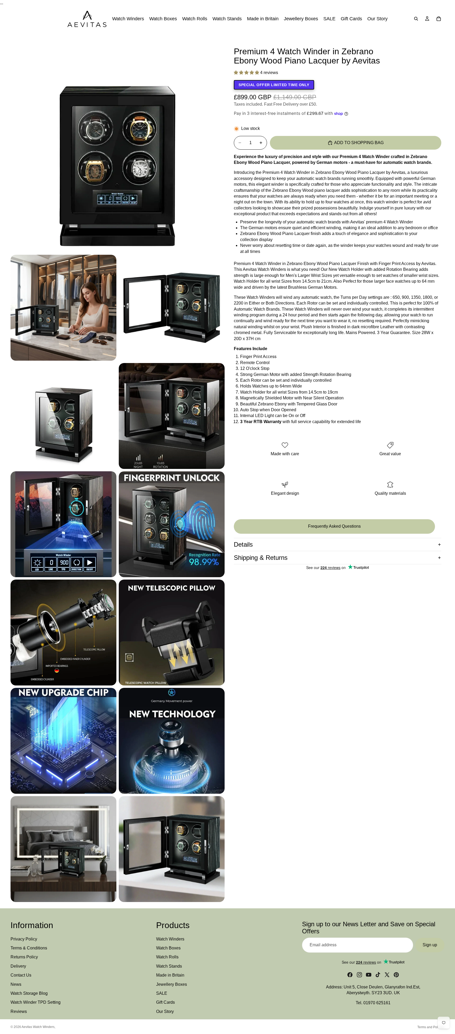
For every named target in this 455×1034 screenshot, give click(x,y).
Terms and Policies (430, 1027)
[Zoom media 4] (63, 416)
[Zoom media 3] (172, 308)
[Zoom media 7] (172, 524)
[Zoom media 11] (172, 741)
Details (243, 544)
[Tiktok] (378, 975)
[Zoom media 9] (172, 632)
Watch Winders (170, 939)
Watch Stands (169, 966)
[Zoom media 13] (172, 849)
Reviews (19, 1011)
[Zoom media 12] (63, 849)
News (16, 984)
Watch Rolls (167, 957)
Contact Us (21, 975)
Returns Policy (24, 957)
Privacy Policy (24, 939)
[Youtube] (368, 975)
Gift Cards (165, 1002)
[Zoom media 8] (63, 632)
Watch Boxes (168, 948)
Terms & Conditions (29, 948)
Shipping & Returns (261, 557)
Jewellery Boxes (171, 984)
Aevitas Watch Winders (38, 1027)
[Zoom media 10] (63, 741)
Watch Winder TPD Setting (36, 1002)
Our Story (165, 1011)
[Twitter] (387, 975)
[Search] (416, 18)
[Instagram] (359, 975)
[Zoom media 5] (172, 416)
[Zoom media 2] (63, 308)
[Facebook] (350, 975)
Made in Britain (170, 975)
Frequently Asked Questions (334, 526)
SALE (161, 993)
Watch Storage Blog (29, 993)
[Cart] (438, 18)
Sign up (430, 945)
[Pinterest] (396, 975)
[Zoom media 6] (63, 524)
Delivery (18, 966)
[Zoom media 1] (117, 145)
